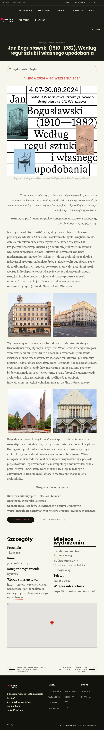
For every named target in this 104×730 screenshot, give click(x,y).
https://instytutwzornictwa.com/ (74, 591)
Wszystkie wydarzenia (52, 42)
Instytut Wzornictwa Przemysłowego (67, 553)
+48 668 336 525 (15, 710)
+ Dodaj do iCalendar (50, 520)
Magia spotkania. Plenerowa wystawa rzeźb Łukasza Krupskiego (30, 669)
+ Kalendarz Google (21, 520)
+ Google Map (62, 570)
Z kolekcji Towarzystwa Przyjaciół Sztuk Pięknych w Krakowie (73, 669)
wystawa (12, 574)
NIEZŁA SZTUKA (66, 725)
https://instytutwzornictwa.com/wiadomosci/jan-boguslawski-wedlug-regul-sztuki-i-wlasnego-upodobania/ (28, 590)
